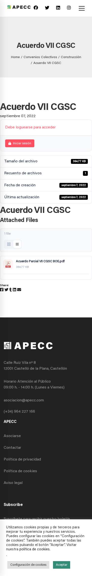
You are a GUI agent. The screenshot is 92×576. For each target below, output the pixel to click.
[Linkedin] (58, 8)
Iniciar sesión (22, 143)
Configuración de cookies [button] (28, 564)
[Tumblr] (10, 290)
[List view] (17, 244)
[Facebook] (36, 8)
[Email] (19, 290)
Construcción (71, 57)
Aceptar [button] (61, 564)
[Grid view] (9, 244)
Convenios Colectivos (40, 57)
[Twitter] (47, 8)
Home (15, 57)
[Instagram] (69, 8)
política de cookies (34, 549)
